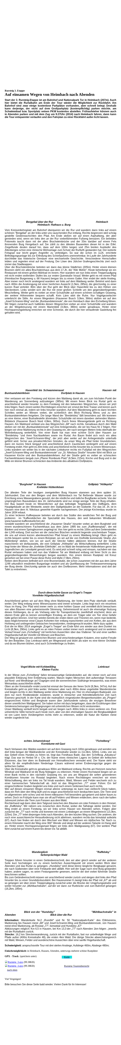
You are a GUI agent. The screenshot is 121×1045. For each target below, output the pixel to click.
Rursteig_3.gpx (15, 962)
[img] (60, 15)
